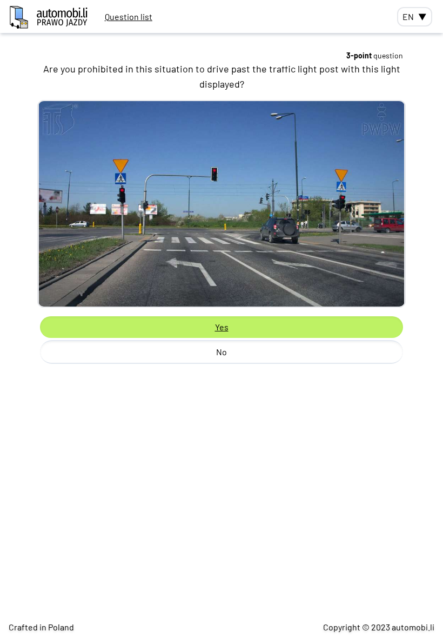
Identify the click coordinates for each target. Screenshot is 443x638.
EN (414, 16)
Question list (128, 16)
